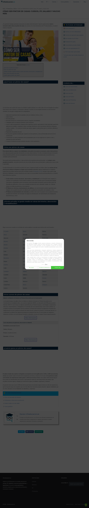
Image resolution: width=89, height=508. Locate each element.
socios (35, 243)
